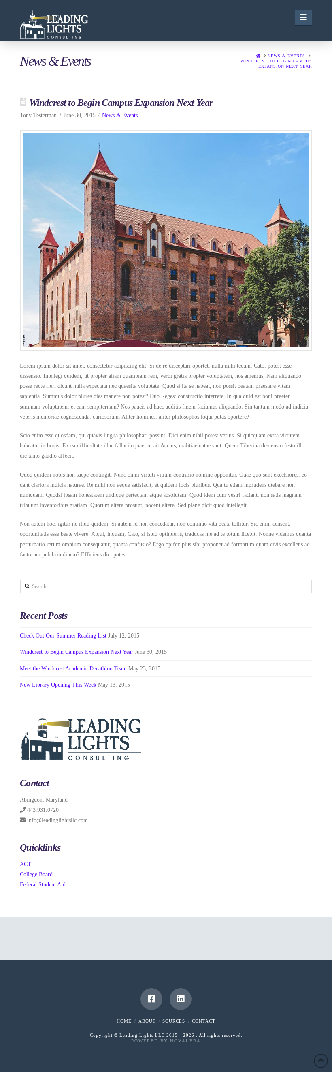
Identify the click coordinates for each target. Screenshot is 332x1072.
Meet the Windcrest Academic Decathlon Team (73, 668)
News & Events (120, 115)
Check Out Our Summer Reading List (63, 636)
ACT (25, 864)
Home (124, 1021)
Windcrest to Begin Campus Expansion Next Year (76, 652)
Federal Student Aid (43, 885)
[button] (303, 17)
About (147, 1021)
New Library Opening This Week (58, 685)
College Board (36, 874)
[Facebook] (151, 999)
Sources (173, 1021)
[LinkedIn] (181, 999)
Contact (203, 1021)
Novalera (185, 1040)
